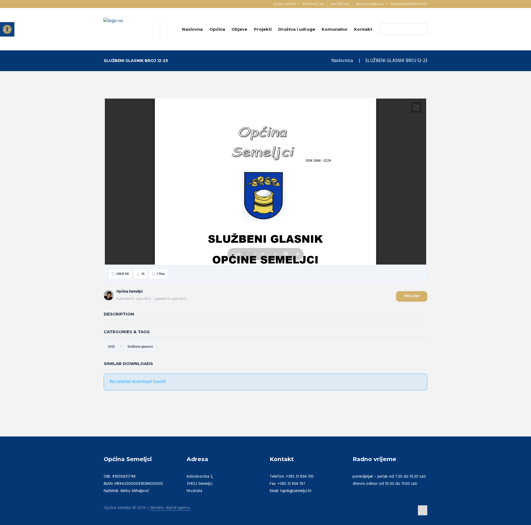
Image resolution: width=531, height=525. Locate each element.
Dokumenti (284, 4)
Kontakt (363, 29)
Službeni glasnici (140, 347)
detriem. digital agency (170, 508)
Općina (217, 29)
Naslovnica (342, 61)
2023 (111, 347)
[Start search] (386, 29)
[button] (7, 29)
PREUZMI (411, 296)
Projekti (263, 29)
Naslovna (192, 29)
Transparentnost (409, 4)
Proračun (313, 4)
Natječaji (339, 4)
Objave (239, 29)
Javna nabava (370, 4)
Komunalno (334, 29)
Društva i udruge (296, 29)
